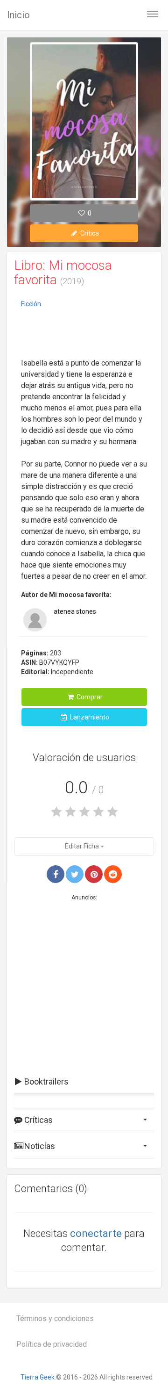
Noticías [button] (38, 1146)
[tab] (84, 1081)
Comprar (89, 697)
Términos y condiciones (55, 1318)
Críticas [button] (37, 1120)
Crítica (89, 233)
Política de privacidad (51, 1344)
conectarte (96, 1233)
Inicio (18, 15)
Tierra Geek (38, 1377)
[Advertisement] (84, 334)
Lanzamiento (89, 717)
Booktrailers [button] (45, 1081)
